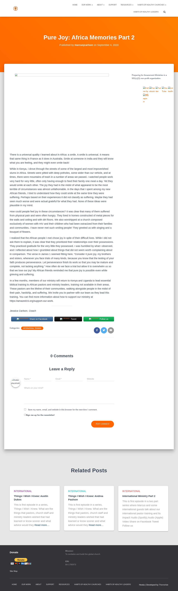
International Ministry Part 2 (138, 496)
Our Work (86, 5)
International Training (32, 328)
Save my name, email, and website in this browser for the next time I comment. (62, 409)
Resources (126, 5)
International (23, 491)
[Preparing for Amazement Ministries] (15, 8)
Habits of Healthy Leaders (146, 12)
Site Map (14, 571)
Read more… (41, 525)
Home (74, 5)
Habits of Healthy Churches (151, 5)
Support (113, 5)
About (100, 5)
